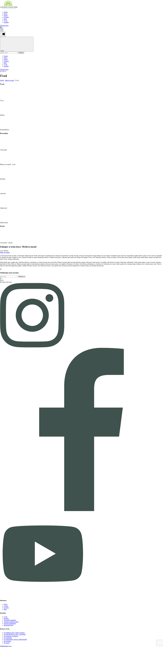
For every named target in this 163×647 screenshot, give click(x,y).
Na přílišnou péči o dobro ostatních (14, 632)
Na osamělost (8, 638)
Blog (5, 19)
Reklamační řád (8, 625)
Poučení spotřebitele (10, 623)
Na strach (6, 643)
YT (5, 71)
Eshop (6, 15)
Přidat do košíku (5, 252)
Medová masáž (9, 80)
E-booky (6, 17)
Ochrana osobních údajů (11, 622)
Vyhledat (21, 52)
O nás (5, 20)
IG (1, 71)
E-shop (6, 606)
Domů (6, 12)
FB (3, 71)
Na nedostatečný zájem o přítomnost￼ (15, 639)
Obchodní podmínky (10, 620)
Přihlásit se (22, 276)
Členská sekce (4, 25)
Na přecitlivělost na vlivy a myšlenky (15, 634)
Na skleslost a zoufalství (11, 636)
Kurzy (6, 14)
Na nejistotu (7, 641)
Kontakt (6, 22)
